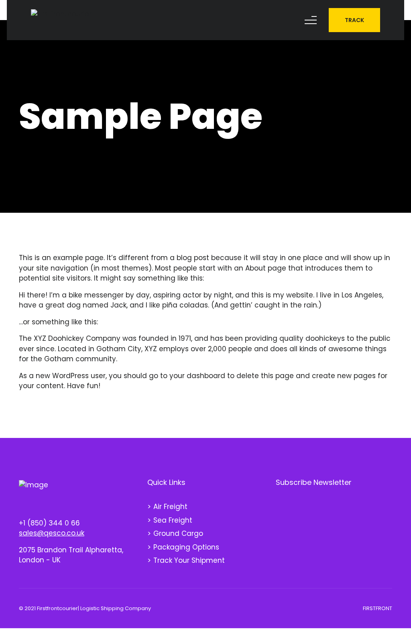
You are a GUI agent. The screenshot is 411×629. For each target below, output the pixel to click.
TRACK (354, 20)
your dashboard (197, 376)
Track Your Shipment (189, 560)
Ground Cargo (178, 533)
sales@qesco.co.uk (51, 533)
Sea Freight (172, 520)
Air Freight (170, 506)
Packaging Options (186, 547)
